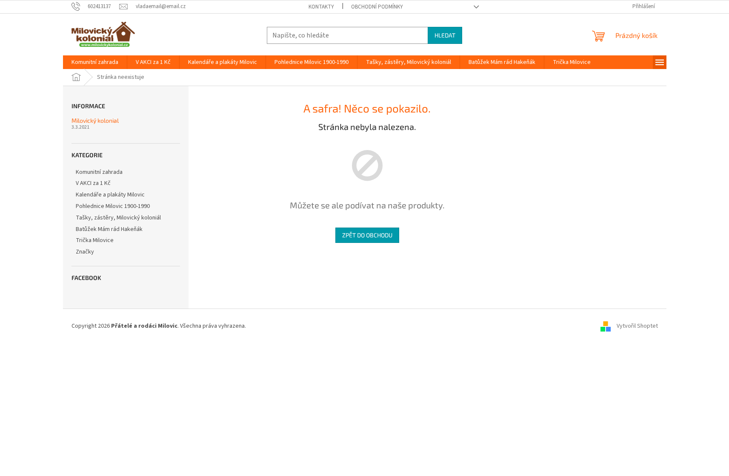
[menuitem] (95, 62)
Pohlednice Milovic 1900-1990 (113, 206)
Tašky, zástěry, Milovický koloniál (118, 217)
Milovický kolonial (95, 120)
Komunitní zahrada (99, 172)
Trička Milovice (95, 240)
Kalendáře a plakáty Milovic (110, 194)
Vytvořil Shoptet (637, 326)
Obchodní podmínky (377, 7)
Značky (85, 252)
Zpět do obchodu (367, 235)
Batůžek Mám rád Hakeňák (109, 229)
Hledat (445, 35)
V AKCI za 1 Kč (93, 183)
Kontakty (321, 7)
